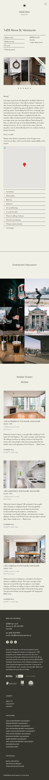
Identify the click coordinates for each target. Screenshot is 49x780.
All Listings (24, 382)
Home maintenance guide (15, 766)
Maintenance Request (13, 764)
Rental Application (12, 761)
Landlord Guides (12, 747)
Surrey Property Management (16, 739)
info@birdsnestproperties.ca (21, 635)
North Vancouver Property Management (20, 731)
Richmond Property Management (17, 736)
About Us (9, 701)
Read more (41, 444)
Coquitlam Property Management (18, 726)
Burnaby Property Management (17, 723)
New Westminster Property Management (20, 728)
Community (10, 704)
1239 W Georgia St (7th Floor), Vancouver (22, 422)
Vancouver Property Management (18, 721)
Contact (9, 706)
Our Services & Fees (12, 744)
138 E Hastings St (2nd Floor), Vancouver (21, 492)
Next (43, 71)
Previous (5, 71)
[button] (24, 165)
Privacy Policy (25, 775)
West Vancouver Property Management (20, 741)
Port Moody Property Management (18, 734)
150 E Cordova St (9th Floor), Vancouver (21, 567)
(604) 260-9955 (14, 633)
